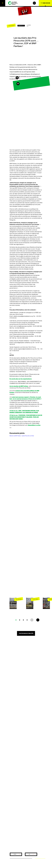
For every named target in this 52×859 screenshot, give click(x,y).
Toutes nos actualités (26, 633)
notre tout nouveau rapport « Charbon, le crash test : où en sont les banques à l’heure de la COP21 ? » (25, 398)
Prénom (17, 854)
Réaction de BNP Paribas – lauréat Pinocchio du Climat (22, 435)
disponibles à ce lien (34, 425)
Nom (31, 854)
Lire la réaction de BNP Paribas (19, 386)
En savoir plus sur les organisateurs (21, 379)
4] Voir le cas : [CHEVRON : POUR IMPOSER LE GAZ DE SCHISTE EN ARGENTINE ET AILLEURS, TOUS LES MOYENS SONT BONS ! (26, 417)
